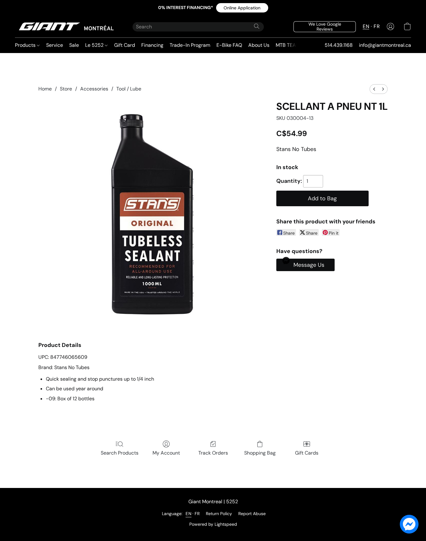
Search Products (119, 453)
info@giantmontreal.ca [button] (385, 45)
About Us (258, 45)
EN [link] (188, 513)
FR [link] (197, 513)
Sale (74, 45)
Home (45, 88)
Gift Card (124, 45)
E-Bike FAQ (229, 45)
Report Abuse (252, 513)
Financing (152, 45)
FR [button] (377, 26)
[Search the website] (256, 26)
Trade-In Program (190, 45)
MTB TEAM (288, 45)
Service (54, 45)
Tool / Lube (128, 88)
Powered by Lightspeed (213, 524)
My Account (166, 453)
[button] (242, 7)
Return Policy (219, 513)
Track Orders (213, 453)
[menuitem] (374, 89)
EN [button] (366, 26)
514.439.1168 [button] (339, 45)
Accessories (94, 88)
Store (66, 88)
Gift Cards (306, 453)
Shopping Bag (260, 453)
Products (26, 45)
